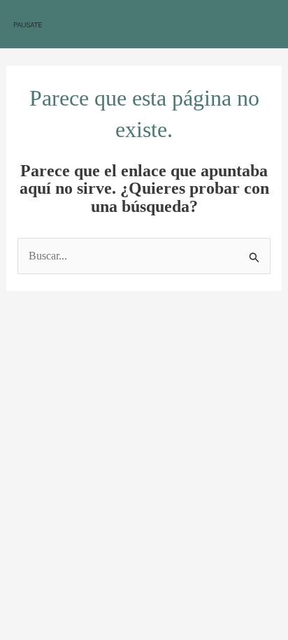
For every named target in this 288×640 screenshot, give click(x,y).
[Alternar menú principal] (258, 24)
